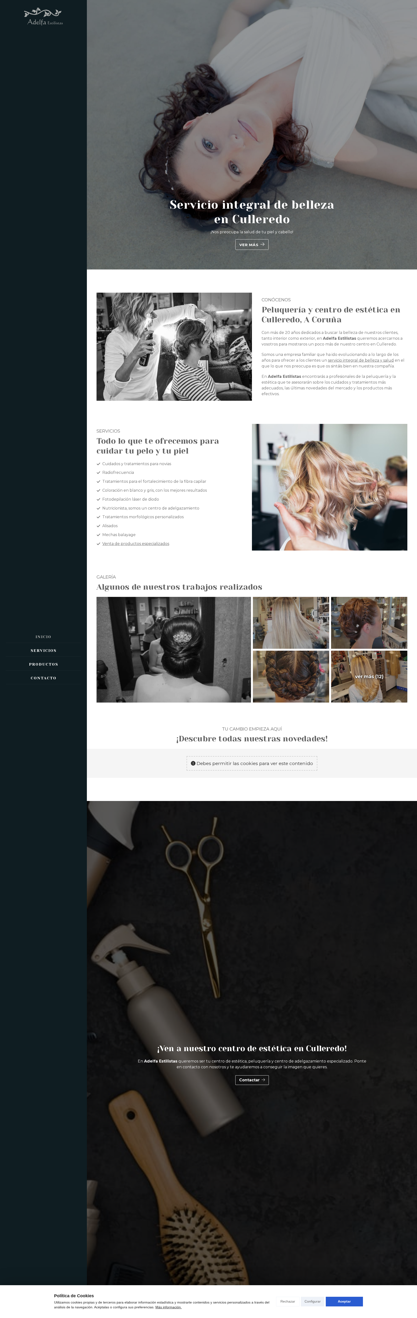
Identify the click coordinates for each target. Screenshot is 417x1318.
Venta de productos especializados (135, 543)
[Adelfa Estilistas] (43, 17)
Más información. (168, 1307)
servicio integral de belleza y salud (361, 360)
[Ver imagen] (174, 650)
